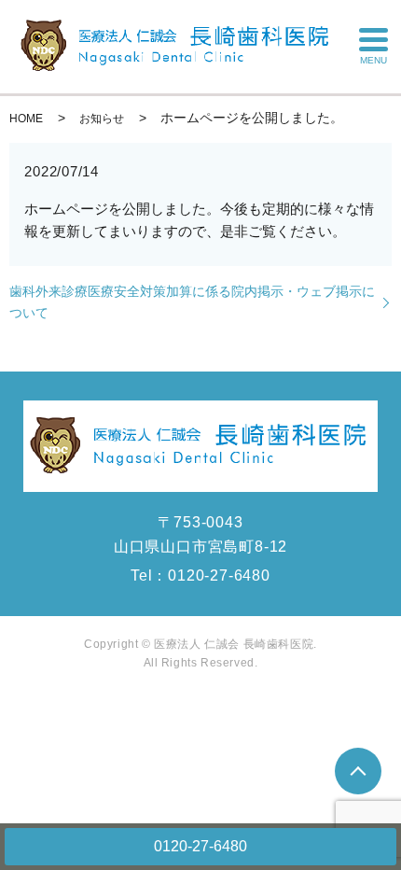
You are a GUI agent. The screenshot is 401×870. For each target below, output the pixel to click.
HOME (26, 118)
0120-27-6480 (200, 846)
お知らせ (101, 118)
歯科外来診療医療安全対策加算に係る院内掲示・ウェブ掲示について (192, 302)
